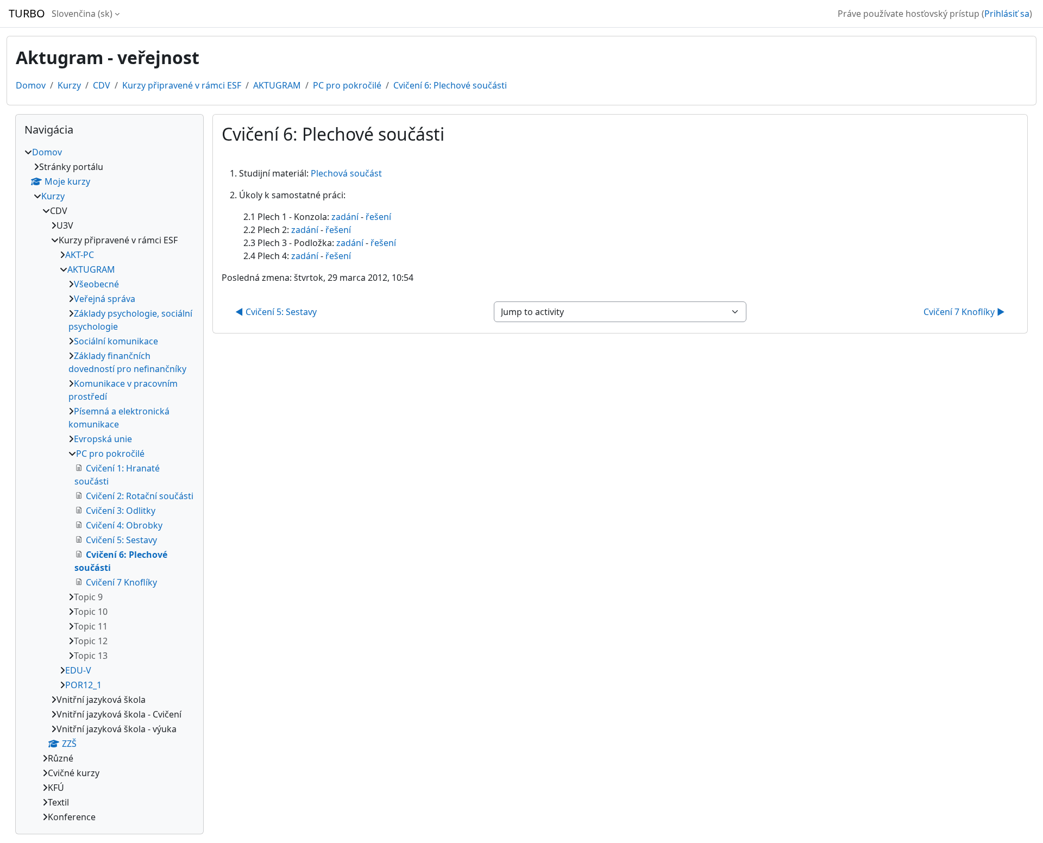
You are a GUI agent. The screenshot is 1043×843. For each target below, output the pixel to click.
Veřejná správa (104, 299)
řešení (378, 217)
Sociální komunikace (116, 341)
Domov (31, 85)
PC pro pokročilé (347, 85)
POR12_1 (83, 685)
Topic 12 (91, 641)
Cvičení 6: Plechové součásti (450, 85)
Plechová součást (346, 173)
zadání (345, 217)
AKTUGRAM (277, 85)
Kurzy (69, 85)
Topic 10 (91, 612)
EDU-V (78, 670)
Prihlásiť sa (1006, 14)
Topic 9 (88, 597)
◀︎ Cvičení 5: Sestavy (276, 312)
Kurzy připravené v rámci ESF (181, 85)
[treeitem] (109, 484)
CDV (101, 85)
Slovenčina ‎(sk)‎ (82, 14)
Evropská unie (103, 439)
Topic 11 (91, 626)
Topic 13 (91, 656)
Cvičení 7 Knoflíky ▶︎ (964, 312)
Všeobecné (96, 284)
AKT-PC (79, 255)
